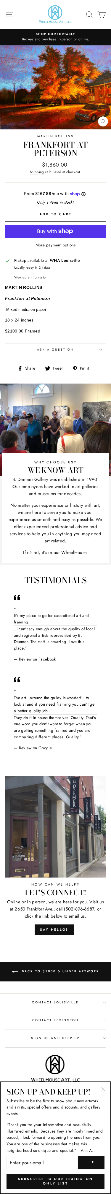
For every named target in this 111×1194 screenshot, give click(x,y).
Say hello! (54, 929)
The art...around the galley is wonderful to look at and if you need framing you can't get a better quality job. (54, 704)
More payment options (55, 245)
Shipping (37, 172)
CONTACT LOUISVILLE (55, 1002)
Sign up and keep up (55, 1038)
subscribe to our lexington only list (55, 1181)
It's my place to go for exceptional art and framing (51, 618)
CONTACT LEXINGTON (55, 1020)
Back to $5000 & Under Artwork (59, 971)
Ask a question (55, 349)
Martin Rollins (55, 136)
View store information (30, 277)
